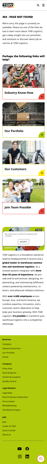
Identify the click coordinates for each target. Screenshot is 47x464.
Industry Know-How (11, 348)
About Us (6, 434)
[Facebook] (27, 448)
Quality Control (9, 381)
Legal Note (7, 393)
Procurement (8, 401)
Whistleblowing (9, 405)
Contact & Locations (11, 377)
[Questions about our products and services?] (41, 458)
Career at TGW (9, 426)
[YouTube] (19, 448)
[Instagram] (20, 456)
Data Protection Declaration (15, 397)
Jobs (4, 422)
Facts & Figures (9, 372)
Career (5, 357)
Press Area (7, 368)
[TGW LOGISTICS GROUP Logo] (8, 5)
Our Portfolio (8, 352)
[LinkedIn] (27, 456)
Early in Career (9, 430)
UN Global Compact (11, 410)
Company (6, 344)
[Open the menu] (43, 5)
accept (23, 241)
